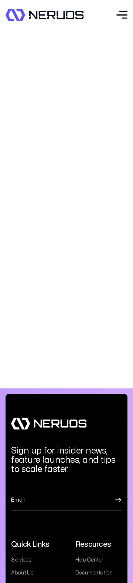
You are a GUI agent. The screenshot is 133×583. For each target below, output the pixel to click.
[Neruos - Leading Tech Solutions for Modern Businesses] (44, 15)
